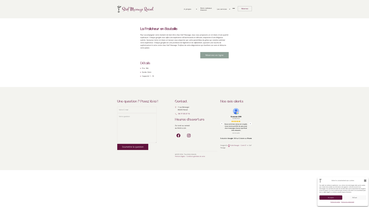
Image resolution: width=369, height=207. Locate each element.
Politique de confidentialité (347, 202)
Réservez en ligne (214, 55)
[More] (233, 8)
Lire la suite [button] (236, 133)
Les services (222, 9)
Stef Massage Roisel (137, 9)
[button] (365, 181)
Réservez (244, 9)
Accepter (331, 197)
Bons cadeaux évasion (206, 9)
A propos (187, 9)
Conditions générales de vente (195, 156)
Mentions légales (180, 156)
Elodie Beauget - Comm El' (238, 145)
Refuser (354, 197)
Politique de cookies (335, 202)
